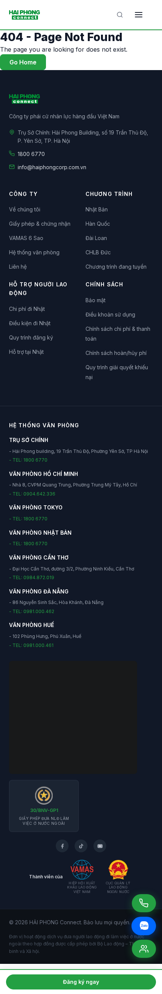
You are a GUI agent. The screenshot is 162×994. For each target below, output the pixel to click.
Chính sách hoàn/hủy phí (116, 353)
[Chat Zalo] (143, 926)
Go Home (23, 62)
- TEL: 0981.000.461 (31, 645)
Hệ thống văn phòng (34, 252)
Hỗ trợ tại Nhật (26, 352)
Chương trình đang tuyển (116, 266)
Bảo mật (95, 300)
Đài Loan (96, 238)
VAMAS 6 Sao (26, 238)
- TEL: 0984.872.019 (31, 577)
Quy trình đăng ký (31, 337)
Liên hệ (18, 266)
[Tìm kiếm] (119, 14)
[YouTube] (99, 846)
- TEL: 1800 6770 (28, 460)
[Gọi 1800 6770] (144, 903)
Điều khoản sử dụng (110, 314)
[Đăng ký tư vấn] (144, 949)
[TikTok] (81, 846)
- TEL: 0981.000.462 (31, 611)
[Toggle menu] (138, 14)
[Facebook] (62, 846)
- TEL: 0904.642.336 (32, 494)
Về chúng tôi (24, 209)
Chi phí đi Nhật (27, 309)
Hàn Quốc (98, 223)
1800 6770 (31, 154)
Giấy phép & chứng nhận (39, 223)
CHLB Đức (98, 252)
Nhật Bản (97, 209)
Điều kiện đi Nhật (29, 323)
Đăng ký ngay (81, 982)
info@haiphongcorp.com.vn (52, 167)
